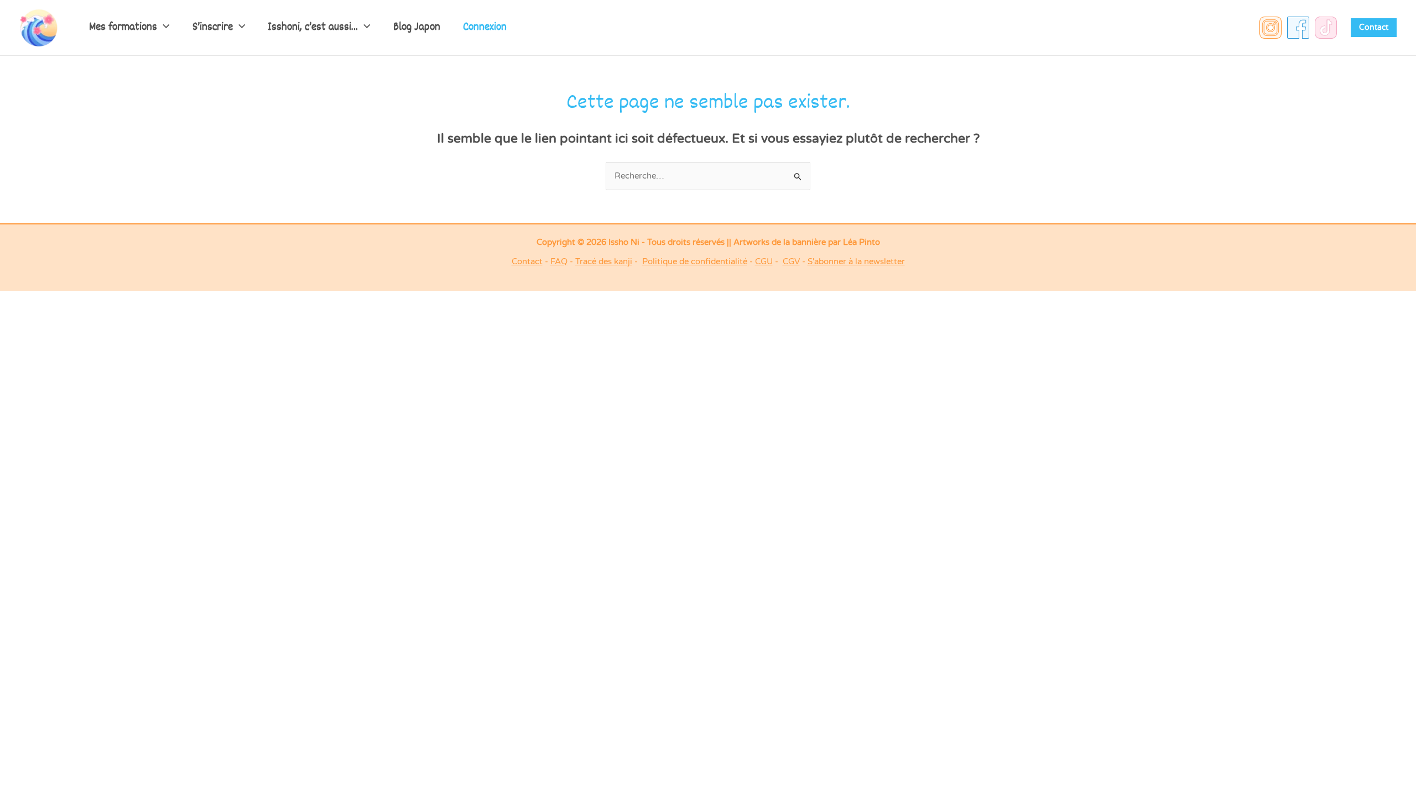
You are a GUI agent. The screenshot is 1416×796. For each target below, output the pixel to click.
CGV (791, 261)
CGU (764, 261)
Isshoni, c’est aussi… (313, 27)
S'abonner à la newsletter (856, 261)
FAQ (559, 261)
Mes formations (123, 27)
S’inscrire (212, 27)
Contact (527, 261)
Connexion (485, 27)
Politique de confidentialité (694, 261)
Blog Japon (416, 27)
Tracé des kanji (603, 261)
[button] (163, 27)
